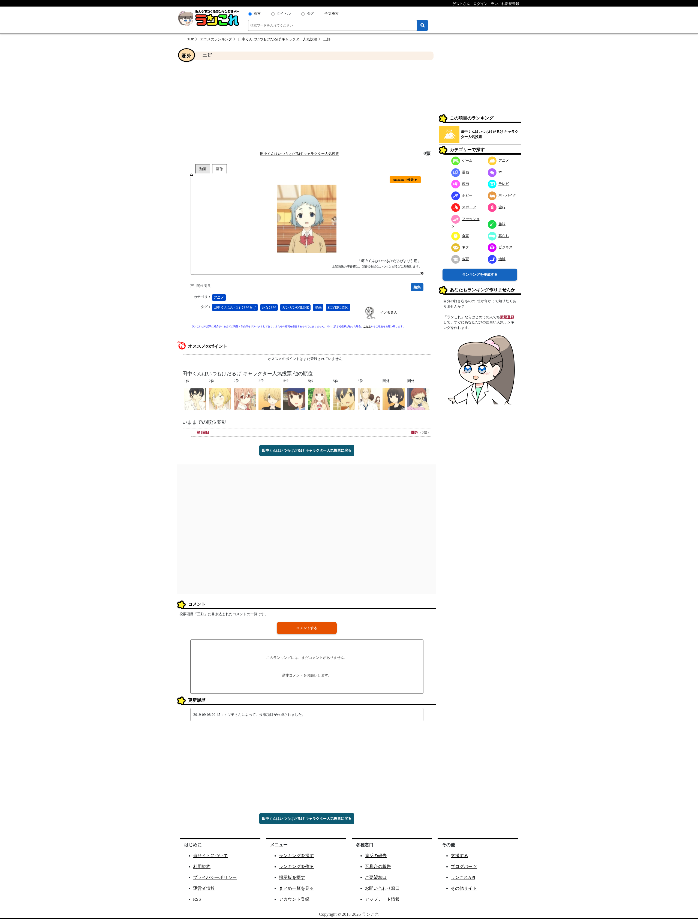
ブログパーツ (464, 866)
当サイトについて (210, 855)
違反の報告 (376, 855)
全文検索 (331, 13)
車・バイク (507, 195)
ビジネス (505, 247)
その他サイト (464, 888)
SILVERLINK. (337, 307)
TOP (190, 39)
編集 (417, 287)
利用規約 (201, 866)
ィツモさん (389, 312)
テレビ (503, 184)
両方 (257, 13)
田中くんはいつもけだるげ (234, 307)
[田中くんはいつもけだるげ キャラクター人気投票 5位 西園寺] (294, 399)
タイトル (283, 13)
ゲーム (467, 160)
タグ (310, 13)
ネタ (465, 247)
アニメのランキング (216, 39)
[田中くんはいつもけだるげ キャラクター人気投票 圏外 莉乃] (394, 399)
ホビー (467, 195)
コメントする (306, 628)
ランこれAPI (463, 877)
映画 (465, 184)
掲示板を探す (292, 877)
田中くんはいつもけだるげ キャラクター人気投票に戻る (306, 450)
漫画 (318, 307)
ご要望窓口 (376, 877)
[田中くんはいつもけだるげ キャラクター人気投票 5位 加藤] (344, 399)
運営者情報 (204, 888)
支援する (459, 855)
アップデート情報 (382, 899)
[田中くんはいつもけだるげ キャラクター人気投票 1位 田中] (195, 399)
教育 (465, 259)
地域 (502, 259)
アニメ (218, 297)
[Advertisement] (307, 105)
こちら (367, 326)
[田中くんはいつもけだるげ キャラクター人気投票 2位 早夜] (269, 399)
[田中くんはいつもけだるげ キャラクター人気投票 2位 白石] (245, 399)
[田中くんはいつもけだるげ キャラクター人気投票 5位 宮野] (319, 399)
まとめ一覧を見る (296, 888)
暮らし (503, 236)
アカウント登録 (294, 899)
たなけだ (269, 307)
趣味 (502, 224)
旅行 (502, 207)
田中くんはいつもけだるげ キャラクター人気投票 (277, 39)
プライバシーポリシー (215, 877)
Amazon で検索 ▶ (405, 179)
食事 (465, 236)
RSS (197, 899)
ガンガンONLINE (295, 307)
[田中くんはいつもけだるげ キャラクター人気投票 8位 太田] (369, 399)
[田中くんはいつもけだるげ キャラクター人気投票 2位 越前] (220, 399)
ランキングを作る (296, 866)
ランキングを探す (296, 855)
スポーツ (469, 207)
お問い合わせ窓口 (382, 888)
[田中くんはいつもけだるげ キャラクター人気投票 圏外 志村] (418, 399)
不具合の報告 (378, 866)
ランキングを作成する (480, 274)
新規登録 (507, 317)
